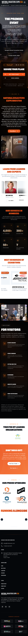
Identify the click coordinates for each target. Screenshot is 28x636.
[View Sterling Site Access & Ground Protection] (7, 490)
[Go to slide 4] (14, 526)
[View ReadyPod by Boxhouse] (21, 499)
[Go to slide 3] (13, 526)
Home (2, 566)
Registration (3, 575)
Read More (13, 131)
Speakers (3, 573)
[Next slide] (26, 519)
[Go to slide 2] (12, 526)
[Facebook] (2, 606)
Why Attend (3, 568)
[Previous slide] (2, 519)
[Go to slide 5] (15, 526)
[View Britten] (21, 490)
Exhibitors (3, 570)
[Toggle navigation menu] (24, 2)
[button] (12, 192)
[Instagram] (9, 606)
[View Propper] (7, 499)
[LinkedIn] (6, 606)
